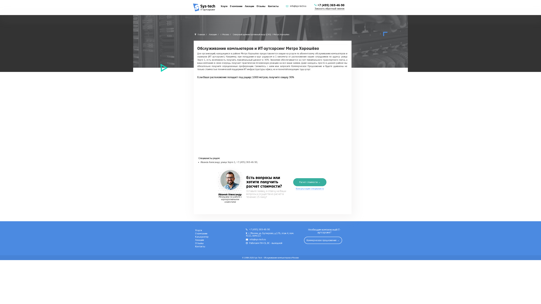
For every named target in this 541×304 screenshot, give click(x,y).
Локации (249, 6)
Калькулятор (202, 236)
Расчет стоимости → (309, 182)
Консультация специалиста (310, 188)
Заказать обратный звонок (329, 8)
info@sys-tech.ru (298, 6)
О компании (236, 6)
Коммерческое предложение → (323, 240)
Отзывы (261, 6)
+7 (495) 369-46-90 (330, 5)
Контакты (273, 6)
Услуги (224, 6)
